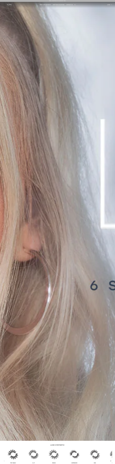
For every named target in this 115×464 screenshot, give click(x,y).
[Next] (111, 461)
